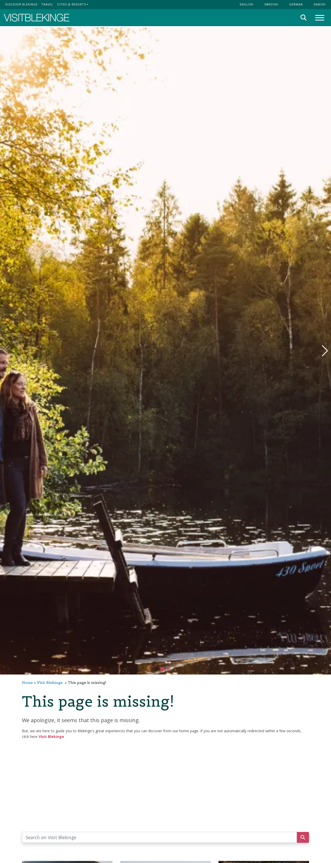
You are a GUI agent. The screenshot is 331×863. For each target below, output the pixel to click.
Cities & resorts (71, 4)
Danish (320, 4)
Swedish (271, 4)
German (296, 4)
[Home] (36, 18)
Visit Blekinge (50, 682)
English (246, 4)
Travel (47, 4)
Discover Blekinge (21, 4)
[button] (169, 669)
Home (27, 682)
